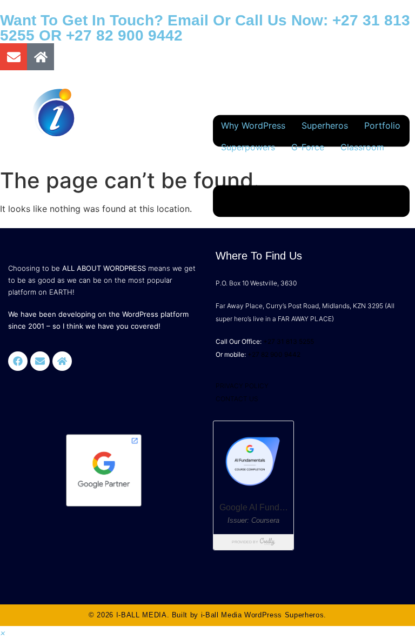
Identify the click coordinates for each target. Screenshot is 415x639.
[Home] (40, 56)
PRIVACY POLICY (242, 386)
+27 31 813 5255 (288, 341)
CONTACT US (237, 399)
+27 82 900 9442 (124, 35)
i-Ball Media (221, 615)
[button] (3, 632)
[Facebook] (18, 361)
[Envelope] (13, 56)
